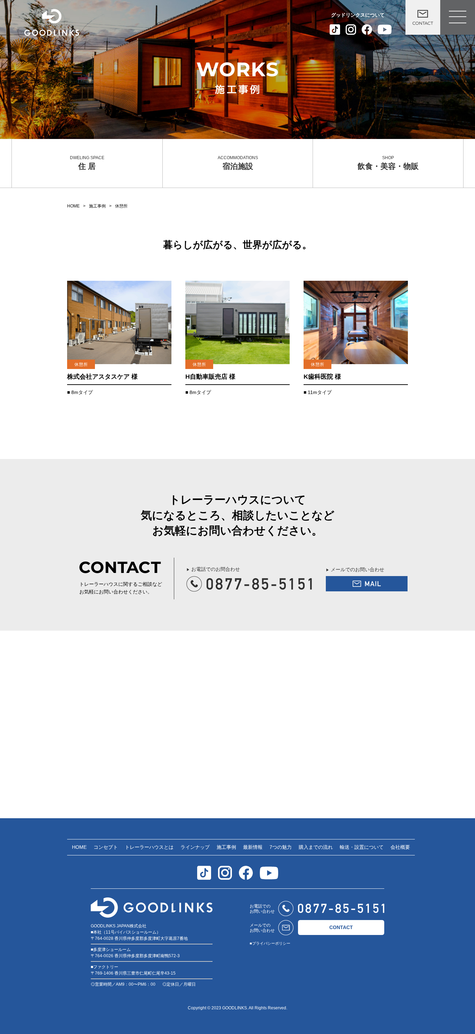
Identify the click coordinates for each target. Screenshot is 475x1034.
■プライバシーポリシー (270, 943)
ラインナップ (195, 847)
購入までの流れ (316, 847)
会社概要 (400, 847)
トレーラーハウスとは (149, 847)
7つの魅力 (280, 847)
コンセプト (106, 847)
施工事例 (97, 206)
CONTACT (341, 927)
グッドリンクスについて (358, 15)
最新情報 (253, 847)
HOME (73, 206)
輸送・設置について (362, 847)
